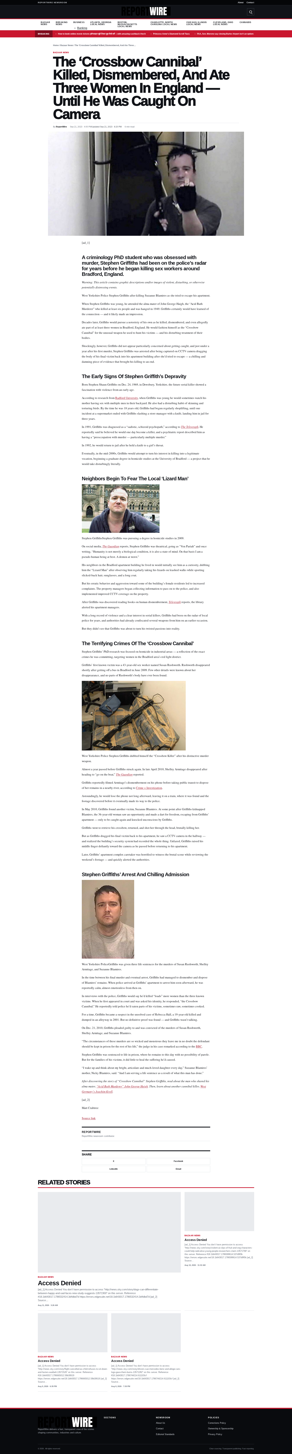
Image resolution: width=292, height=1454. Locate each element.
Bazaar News (45, 23)
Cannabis (245, 22)
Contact (250, 3)
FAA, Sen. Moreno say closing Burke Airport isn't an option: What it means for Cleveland (239, 34)
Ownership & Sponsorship (220, 1428)
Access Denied (59, 1283)
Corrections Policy (217, 1423)
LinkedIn (114, 1169)
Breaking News (61, 23)
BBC (199, 1046)
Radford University (126, 398)
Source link (89, 1118)
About (241, 3)
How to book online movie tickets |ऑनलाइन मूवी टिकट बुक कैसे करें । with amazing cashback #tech (102, 34)
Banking (82, 28)
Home (56, 45)
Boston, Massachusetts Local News (127, 24)
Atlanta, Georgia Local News (101, 23)
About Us (160, 1423)
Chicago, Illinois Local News (196, 23)
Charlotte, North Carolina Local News (164, 23)
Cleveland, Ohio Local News (223, 23)
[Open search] (250, 11)
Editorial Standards (165, 1434)
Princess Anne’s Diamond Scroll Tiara (171, 34)
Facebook (178, 1161)
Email (178, 1169)
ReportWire (61, 127)
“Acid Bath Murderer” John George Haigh (122, 1086)
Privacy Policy (215, 1434)
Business (78, 22)
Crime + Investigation (149, 788)
